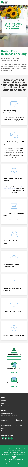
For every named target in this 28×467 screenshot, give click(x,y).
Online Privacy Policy (15, 448)
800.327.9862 (14, 372)
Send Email (14, 386)
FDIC (14, 452)
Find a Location (14, 358)
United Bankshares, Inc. (16, 450)
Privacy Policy (5, 448)
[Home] (4, 2)
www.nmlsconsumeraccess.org (18, 454)
